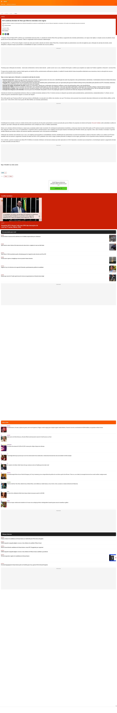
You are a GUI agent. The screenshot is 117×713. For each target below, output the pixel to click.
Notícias (6, 13)
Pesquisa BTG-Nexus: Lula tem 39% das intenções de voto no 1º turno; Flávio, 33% (19, 226)
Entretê (8, 435)
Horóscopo (9, 444)
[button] (1, 1)
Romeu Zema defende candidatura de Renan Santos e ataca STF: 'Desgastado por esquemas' (22, 547)
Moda (8, 491)
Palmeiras (9, 482)
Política (16, 13)
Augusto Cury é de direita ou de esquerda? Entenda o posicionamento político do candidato (22, 267)
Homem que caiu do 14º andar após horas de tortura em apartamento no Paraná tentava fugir (22, 276)
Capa (2, 13)
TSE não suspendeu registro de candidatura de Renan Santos (15, 556)
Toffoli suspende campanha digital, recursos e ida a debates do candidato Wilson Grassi (21, 543)
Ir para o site (6, 1)
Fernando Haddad (96, 123)
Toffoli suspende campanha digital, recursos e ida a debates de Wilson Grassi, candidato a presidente (24, 551)
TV (7, 454)
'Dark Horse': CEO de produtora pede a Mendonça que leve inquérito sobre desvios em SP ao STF (23, 254)
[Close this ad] (116, 706)
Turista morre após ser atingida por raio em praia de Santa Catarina (17, 258)
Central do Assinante (11, 4)
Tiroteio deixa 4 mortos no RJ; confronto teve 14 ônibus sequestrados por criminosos (21, 236)
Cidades (2, 235)
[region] (58, 710)
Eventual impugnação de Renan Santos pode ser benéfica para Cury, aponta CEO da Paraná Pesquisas (24, 564)
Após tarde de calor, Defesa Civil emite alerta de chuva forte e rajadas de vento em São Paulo (22, 245)
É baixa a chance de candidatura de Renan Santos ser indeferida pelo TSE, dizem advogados (22, 538)
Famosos (8, 425)
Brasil (11, 13)
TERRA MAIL (3, 4)
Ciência (8, 500)
